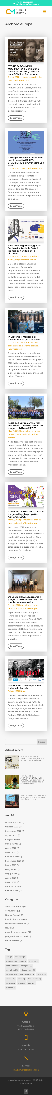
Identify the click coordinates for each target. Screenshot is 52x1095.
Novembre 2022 (13, 822)
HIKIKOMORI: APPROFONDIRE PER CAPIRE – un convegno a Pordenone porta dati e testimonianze (32, 780)
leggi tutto (16, 118)
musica (10, 979)
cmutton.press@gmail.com (26, 1070)
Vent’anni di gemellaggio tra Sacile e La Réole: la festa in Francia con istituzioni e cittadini (24, 249)
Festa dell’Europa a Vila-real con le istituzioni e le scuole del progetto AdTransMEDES (25, 426)
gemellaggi (12, 970)
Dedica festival (12, 915)
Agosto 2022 (11, 835)
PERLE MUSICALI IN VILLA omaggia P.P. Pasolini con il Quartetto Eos (33, 797)
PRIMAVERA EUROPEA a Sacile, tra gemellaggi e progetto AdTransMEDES (26, 514)
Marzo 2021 (10, 882)
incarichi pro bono (30, 256)
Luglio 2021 (10, 865)
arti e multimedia (14, 906)
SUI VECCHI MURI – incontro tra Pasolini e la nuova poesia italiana (32, 758)
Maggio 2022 (11, 844)
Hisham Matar (28, 970)
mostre (41, 974)
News (10, 80)
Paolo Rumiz (34, 979)
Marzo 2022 (10, 852)
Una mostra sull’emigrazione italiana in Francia (24, 687)
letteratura (11, 974)
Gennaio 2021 (11, 890)
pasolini (10, 983)
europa (33, 961)
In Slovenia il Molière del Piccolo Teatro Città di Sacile (24, 338)
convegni (20, 957)
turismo (10, 988)
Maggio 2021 (11, 873)
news (21, 979)
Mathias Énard (27, 974)
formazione (12, 966)
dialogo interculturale (16, 961)
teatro (31, 983)
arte (9, 957)
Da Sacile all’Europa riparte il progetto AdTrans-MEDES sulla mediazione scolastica (25, 599)
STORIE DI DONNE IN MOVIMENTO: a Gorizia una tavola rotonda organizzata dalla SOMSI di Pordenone (23, 70)
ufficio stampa (21, 80)
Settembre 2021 (13, 861)
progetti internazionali (25, 259)
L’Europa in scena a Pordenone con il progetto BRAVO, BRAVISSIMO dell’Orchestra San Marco (26, 161)
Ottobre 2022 (11, 827)
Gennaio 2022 (12, 856)
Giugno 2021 (11, 869)
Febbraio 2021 (12, 886)
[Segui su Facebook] (26, 1091)
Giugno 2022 (11, 839)
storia (21, 983)
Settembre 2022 (13, 831)
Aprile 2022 (10, 848)
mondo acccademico (31, 77)
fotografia (26, 966)
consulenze (27, 431)
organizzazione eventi (19, 346)
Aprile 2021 (10, 878)
